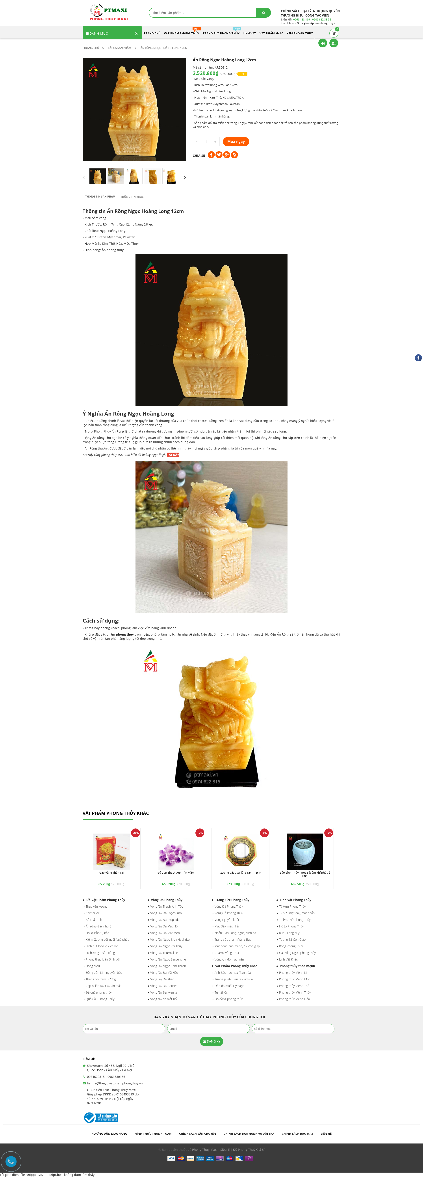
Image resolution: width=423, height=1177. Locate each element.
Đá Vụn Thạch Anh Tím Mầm (176, 873)
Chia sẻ (199, 155)
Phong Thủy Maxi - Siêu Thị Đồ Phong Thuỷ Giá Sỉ (228, 1149)
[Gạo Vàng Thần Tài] (111, 852)
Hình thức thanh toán (153, 1134)
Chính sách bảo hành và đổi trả (249, 1134)
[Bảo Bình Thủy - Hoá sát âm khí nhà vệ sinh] (305, 852)
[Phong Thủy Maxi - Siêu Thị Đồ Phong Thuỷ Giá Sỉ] (110, 12)
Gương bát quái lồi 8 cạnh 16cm (240, 873)
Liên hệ (326, 1134)
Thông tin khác (132, 197)
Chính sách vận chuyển (197, 1134)
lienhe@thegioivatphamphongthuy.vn (115, 1083)
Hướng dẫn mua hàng (109, 1134)
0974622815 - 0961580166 (106, 1076)
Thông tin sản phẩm (100, 196)
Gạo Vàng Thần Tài (111, 873)
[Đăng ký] (333, 43)
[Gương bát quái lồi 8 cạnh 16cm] (240, 852)
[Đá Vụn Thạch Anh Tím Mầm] (176, 852)
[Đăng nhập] (322, 43)
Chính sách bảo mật (297, 1134)
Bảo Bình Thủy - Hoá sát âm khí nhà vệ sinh (305, 874)
